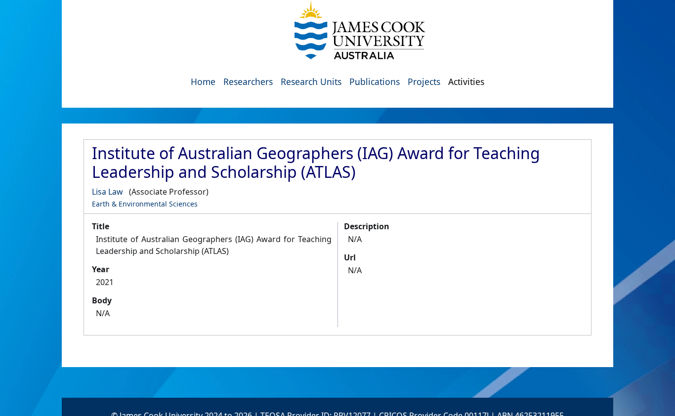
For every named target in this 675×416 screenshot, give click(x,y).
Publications (374, 81)
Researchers (248, 81)
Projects (424, 81)
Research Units (311, 81)
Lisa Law (107, 191)
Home (203, 81)
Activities (466, 81)
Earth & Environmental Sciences (145, 203)
